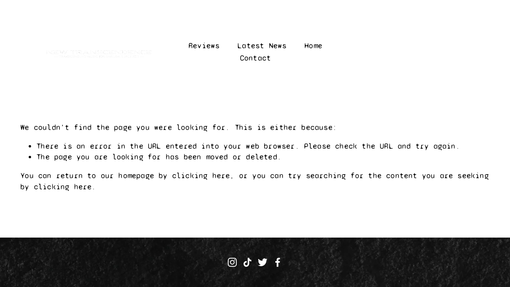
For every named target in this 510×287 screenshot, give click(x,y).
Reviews (204, 45)
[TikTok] (247, 262)
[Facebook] (277, 262)
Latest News (261, 45)
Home (313, 45)
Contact (255, 58)
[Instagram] (232, 262)
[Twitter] (262, 262)
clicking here (201, 175)
